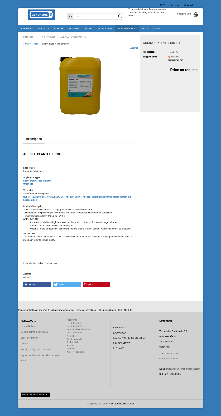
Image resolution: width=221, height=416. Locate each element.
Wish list (190, 5)
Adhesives (27, 28)
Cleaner (59, 28)
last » (37, 43)
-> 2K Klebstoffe (75, 326)
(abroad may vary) (176, 60)
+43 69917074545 (170, 353)
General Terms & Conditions (34, 332)
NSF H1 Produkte (75, 352)
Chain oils (28, 184)
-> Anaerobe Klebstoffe (78, 329)
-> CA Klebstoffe (75, 332)
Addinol (158, 28)
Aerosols (43, 28)
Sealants (74, 28)
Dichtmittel (72, 342)
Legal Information (29, 337)
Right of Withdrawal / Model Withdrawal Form (40, 358)
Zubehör (71, 348)
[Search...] (120, 16)
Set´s (145, 28)
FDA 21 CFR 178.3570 (42, 196)
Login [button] (176, 5)
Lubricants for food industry (37, 180)
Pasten (70, 345)
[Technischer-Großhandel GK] (41, 15)
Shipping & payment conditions (36, 349)
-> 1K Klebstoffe (75, 323)
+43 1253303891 (170, 358)
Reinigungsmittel (75, 339)
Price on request (184, 70)
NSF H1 (27, 196)
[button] (163, 5)
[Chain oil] (81, 85)
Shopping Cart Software (98, 403)
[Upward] (211, 411)
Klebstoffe (72, 320)
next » (28, 43)
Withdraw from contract (35, 394)
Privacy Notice (28, 326)
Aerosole (71, 336)
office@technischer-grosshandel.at (183, 369)
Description (34, 139)
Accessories (105, 28)
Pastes (89, 28)
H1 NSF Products (127, 28)
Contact (24, 343)
